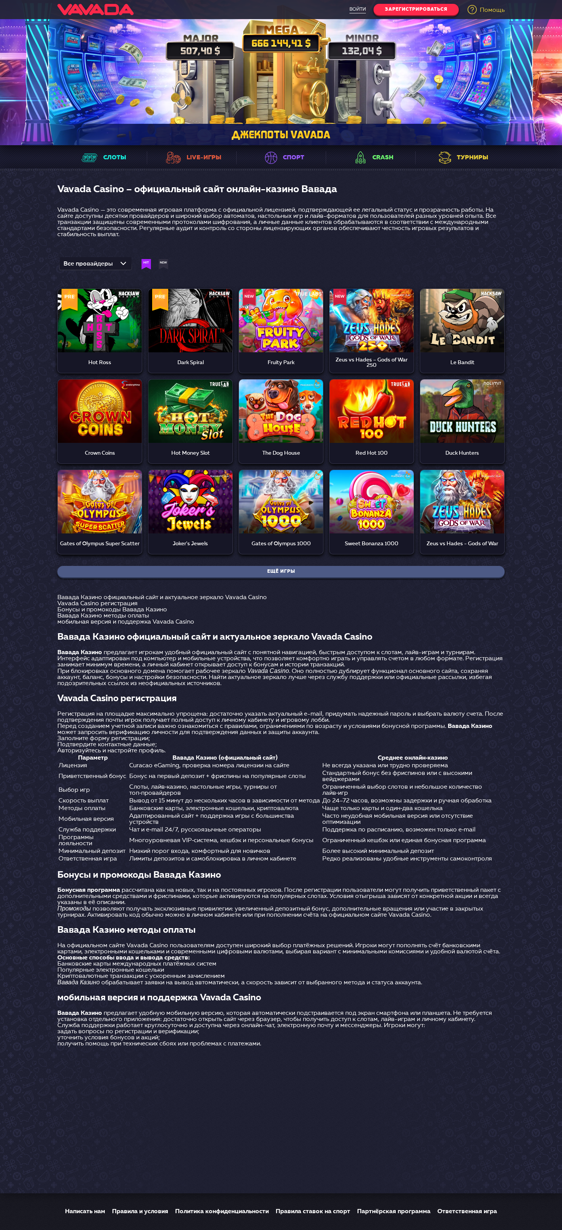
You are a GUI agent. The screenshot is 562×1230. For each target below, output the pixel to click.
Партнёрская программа (393, 1212)
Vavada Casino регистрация (97, 604)
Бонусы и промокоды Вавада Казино (112, 610)
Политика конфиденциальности (222, 1212)
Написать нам (85, 1212)
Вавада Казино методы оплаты (103, 616)
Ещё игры (281, 571)
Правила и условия (140, 1212)
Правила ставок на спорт (313, 1212)
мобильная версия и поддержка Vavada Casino (125, 622)
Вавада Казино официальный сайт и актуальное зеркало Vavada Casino (162, 598)
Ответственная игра (467, 1212)
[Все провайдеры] (95, 266)
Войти (357, 9)
